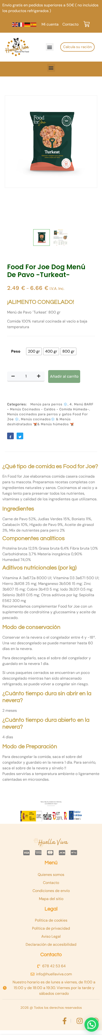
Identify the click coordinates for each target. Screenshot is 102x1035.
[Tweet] (20, 436)
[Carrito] (86, 24)
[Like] (10, 436)
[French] (21, 24)
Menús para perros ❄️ (49, 404)
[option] (51, 141)
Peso (15, 351)
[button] (50, 47)
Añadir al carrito (64, 376)
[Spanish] (34, 24)
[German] (27, 24)
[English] (15, 24)
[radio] (34, 351)
